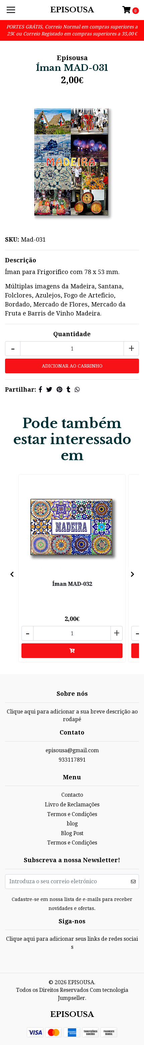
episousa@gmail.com (72, 750)
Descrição (20, 260)
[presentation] (11, 574)
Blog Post (72, 833)
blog (72, 823)
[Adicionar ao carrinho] (72, 650)
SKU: (12, 239)
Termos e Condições (72, 814)
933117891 (72, 760)
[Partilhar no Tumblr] (68, 389)
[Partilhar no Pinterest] (59, 389)
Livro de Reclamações (72, 804)
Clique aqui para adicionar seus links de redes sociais (72, 943)
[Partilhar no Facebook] (40, 389)
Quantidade (72, 334)
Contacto (72, 795)
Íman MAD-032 (72, 584)
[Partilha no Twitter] (49, 389)
